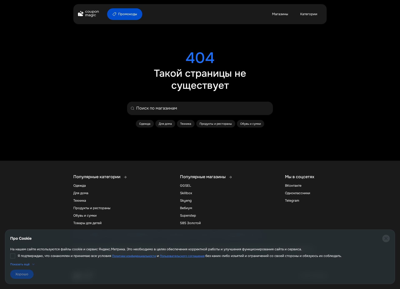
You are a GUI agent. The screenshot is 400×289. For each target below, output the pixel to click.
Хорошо (21, 274)
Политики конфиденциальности (134, 256)
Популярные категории (97, 176)
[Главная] (88, 14)
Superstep (188, 215)
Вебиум (186, 208)
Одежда (79, 185)
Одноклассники (297, 193)
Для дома (80, 193)
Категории (308, 14)
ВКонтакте (293, 185)
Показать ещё (20, 264)
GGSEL (185, 185)
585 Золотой (190, 223)
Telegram (292, 200)
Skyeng (186, 200)
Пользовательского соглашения (182, 256)
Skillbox (186, 193)
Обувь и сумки (85, 215)
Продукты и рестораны (91, 208)
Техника (79, 200)
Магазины (280, 14)
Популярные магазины (203, 176)
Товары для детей (87, 223)
